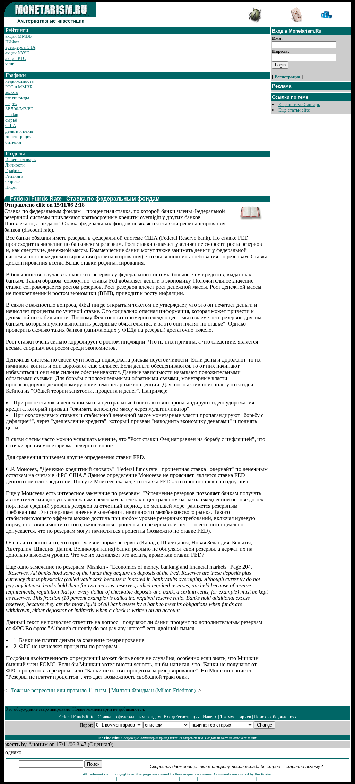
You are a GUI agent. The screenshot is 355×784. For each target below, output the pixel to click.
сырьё (11, 120)
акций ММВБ (18, 36)
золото (11, 92)
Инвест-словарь (20, 159)
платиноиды (17, 97)
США (10, 125)
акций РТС (15, 58)
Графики (13, 170)
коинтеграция (18, 136)
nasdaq (11, 114)
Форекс (12, 181)
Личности (15, 165)
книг (9, 63)
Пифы (11, 187)
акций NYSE (17, 52)
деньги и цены (19, 131)
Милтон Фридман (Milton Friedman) (153, 690)
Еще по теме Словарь (299, 104)
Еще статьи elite (294, 110)
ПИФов (12, 41)
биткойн (13, 142)
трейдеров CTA (20, 47)
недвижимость (19, 81)
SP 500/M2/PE (19, 109)
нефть (11, 103)
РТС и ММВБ (18, 86)
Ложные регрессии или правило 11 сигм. (58, 690)
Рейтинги (14, 176)
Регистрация (287, 76)
